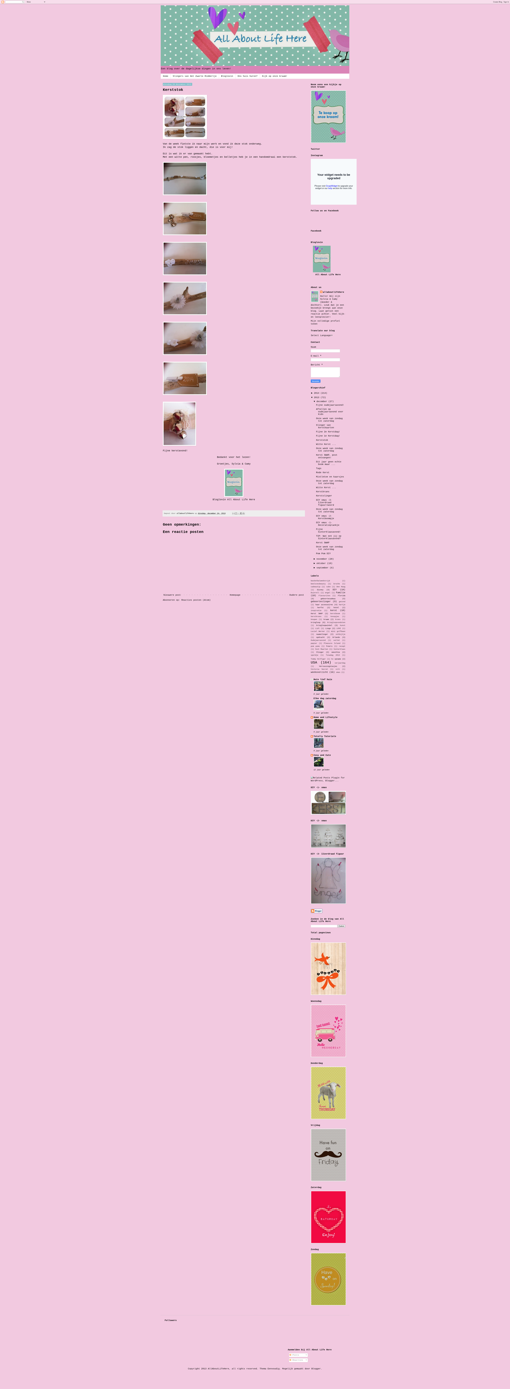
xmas (338, 672)
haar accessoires (324, 605)
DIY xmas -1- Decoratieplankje (327, 523)
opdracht (320, 637)
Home (165, 76)
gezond (342, 602)
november (322, 559)
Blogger (316, 1369)
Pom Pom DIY (323, 553)
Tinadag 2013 (333, 655)
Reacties (297, 1360)
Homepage (235, 595)
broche (336, 584)
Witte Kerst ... (326, 444)
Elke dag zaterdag (325, 698)
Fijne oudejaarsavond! (330, 405)
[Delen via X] (238, 513)
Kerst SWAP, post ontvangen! (326, 456)
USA (314, 663)
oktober (321, 563)
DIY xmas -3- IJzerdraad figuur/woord (325, 502)
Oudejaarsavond (318, 640)
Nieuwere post (172, 595)
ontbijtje (340, 634)
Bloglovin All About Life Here (234, 499)
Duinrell (315, 593)
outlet (336, 640)
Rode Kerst (322, 472)
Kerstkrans (322, 492)
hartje (342, 605)
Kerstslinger (324, 496)
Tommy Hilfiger (318, 659)
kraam (326, 619)
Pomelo (329, 646)
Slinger (320, 652)
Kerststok (322, 440)
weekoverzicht (319, 672)
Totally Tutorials (325, 736)
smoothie (335, 652)
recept (342, 646)
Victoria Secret (319, 669)
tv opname (336, 659)
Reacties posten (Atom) (196, 600)
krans (338, 619)
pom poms (315, 646)
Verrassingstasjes (328, 666)
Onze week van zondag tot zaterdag (329, 419)
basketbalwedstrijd (320, 581)
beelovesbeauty (318, 584)
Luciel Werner (318, 631)
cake (328, 587)
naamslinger (322, 634)
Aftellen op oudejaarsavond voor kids (329, 411)
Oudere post (296, 595)
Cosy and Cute (322, 755)
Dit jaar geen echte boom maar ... (328, 463)
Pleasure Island (332, 643)
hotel (336, 608)
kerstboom (335, 614)
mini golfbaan (338, 631)
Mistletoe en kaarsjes (330, 477)
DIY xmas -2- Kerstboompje (325, 517)
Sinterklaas (339, 649)
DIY (335, 590)
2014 (317, 393)
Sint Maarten (321, 649)
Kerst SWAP (322, 543)
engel (327, 593)
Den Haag (341, 587)
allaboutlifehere (333, 292)
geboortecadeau (328, 599)
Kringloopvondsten (336, 623)
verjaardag (340, 663)
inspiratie (316, 611)
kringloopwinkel (324, 625)
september (323, 568)
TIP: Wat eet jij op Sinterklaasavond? (328, 537)
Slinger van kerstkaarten (325, 426)
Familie (340, 592)
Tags (318, 468)
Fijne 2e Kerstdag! (328, 432)
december (322, 401)
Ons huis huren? (248, 76)
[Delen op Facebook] (241, 513)
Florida (341, 596)
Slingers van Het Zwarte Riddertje (195, 76)
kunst (342, 625)
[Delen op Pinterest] (243, 513)
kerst (333, 610)
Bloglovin (227, 76)
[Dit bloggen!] (236, 513)
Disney (320, 590)
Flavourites (324, 596)
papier (314, 643)
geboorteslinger (321, 601)
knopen (314, 619)
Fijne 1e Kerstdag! (328, 436)
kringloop (315, 622)
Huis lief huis (323, 679)
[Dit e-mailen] (233, 513)
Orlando (336, 637)
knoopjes (335, 617)
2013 (317, 397)
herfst (320, 608)
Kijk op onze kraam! (274, 76)
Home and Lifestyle (325, 717)
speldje (314, 655)
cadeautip (315, 587)
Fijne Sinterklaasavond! (328, 530)
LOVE (339, 628)
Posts (295, 1355)
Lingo (328, 628)
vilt (338, 669)
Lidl (317, 628)
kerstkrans (316, 617)
